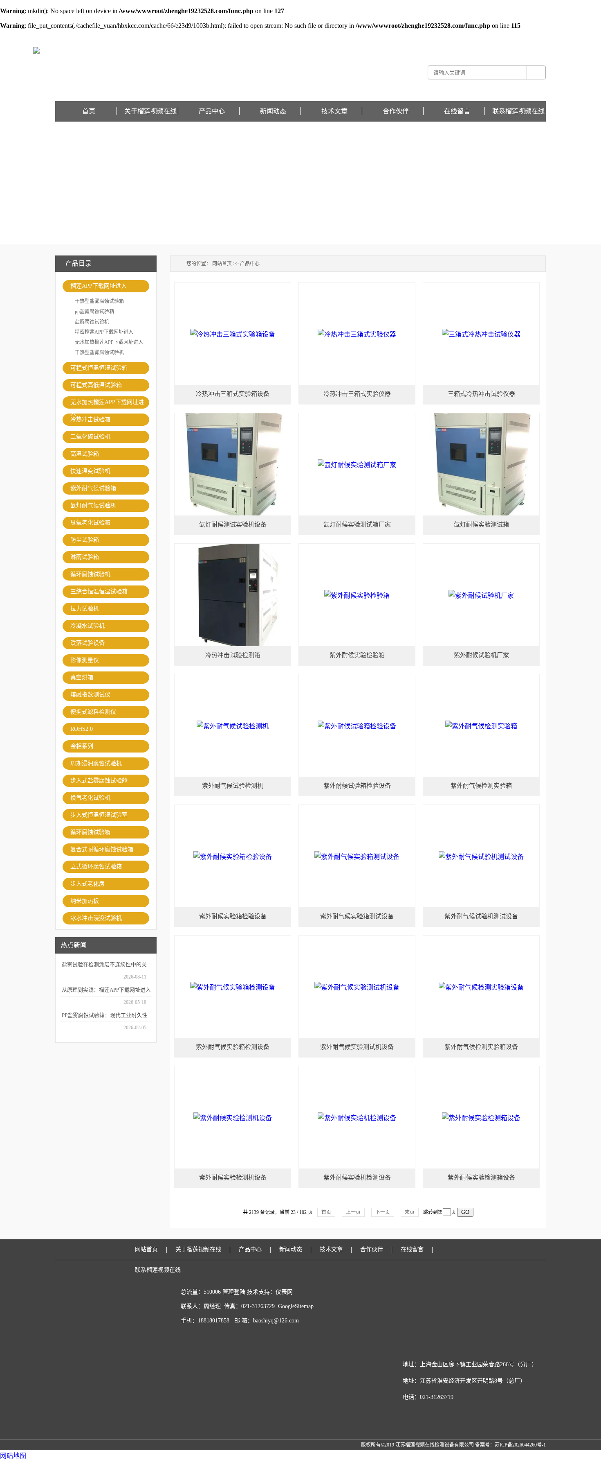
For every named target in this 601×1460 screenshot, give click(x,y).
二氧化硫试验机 (90, 437)
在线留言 (536, 35)
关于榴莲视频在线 (150, 111)
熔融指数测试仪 (90, 695)
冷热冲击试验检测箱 (232, 655)
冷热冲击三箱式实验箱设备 (232, 394)
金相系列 (81, 746)
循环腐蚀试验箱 (90, 832)
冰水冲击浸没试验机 (96, 918)
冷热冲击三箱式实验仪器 (357, 394)
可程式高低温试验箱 (96, 385)
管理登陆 (233, 1292)
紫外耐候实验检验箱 (357, 655)
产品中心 (212, 111)
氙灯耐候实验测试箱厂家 (357, 524)
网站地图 (13, 1455)
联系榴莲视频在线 (518, 111)
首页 (88, 111)
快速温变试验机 (90, 471)
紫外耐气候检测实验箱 (481, 785)
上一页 (353, 1212)
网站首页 (222, 264)
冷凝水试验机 (87, 626)
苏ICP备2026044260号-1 (520, 1445)
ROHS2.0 (81, 729)
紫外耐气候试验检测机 (232, 785)
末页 (410, 1212)
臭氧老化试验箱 (90, 523)
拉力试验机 (84, 609)
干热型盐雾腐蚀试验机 (99, 352)
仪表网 (284, 1292)
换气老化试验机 (90, 798)
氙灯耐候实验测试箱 (481, 524)
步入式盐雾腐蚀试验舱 (99, 780)
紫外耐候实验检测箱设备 (481, 1177)
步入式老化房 (87, 884)
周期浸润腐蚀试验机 (96, 763)
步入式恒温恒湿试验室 (99, 815)
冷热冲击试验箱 (90, 419)
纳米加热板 (84, 901)
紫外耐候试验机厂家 (481, 655)
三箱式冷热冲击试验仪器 (481, 394)
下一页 (382, 1212)
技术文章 (334, 111)
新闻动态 (273, 111)
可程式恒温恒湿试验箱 (99, 368)
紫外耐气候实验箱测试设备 (357, 916)
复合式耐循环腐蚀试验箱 (101, 849)
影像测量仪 (84, 660)
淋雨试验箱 (84, 557)
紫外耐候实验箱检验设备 (233, 916)
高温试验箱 (84, 454)
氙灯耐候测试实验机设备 (233, 524)
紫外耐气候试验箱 (93, 488)
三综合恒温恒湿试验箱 (99, 591)
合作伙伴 (396, 111)
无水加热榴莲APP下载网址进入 (109, 342)
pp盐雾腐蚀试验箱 (94, 311)
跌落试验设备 (87, 643)
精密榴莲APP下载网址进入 (104, 332)
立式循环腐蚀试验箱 (96, 866)
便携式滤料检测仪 (93, 712)
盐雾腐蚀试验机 (92, 322)
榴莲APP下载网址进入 (98, 286)
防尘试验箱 (84, 540)
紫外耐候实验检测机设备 (233, 1177)
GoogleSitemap (296, 1306)
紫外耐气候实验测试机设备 (357, 1047)
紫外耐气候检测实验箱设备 (481, 1047)
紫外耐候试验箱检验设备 (357, 785)
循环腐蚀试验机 (90, 574)
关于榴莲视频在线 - (463, 35)
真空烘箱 (81, 677)
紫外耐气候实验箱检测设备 (232, 1047)
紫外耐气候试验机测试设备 (481, 916)
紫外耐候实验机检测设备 (357, 1177)
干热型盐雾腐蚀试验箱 (99, 301)
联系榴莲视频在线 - (505, 35)
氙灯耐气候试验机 (93, 505)
